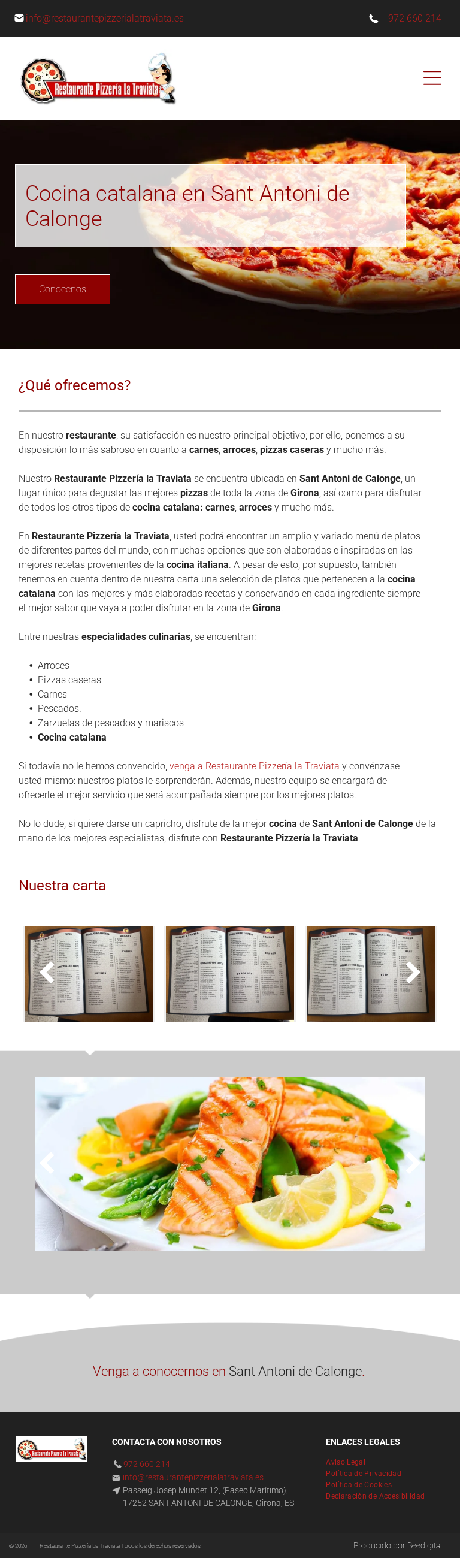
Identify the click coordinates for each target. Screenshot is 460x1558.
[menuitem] (350, 1460)
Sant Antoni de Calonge (295, 1371)
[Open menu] (432, 78)
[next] (413, 973)
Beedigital (424, 1545)
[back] (46, 973)
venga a (186, 766)
